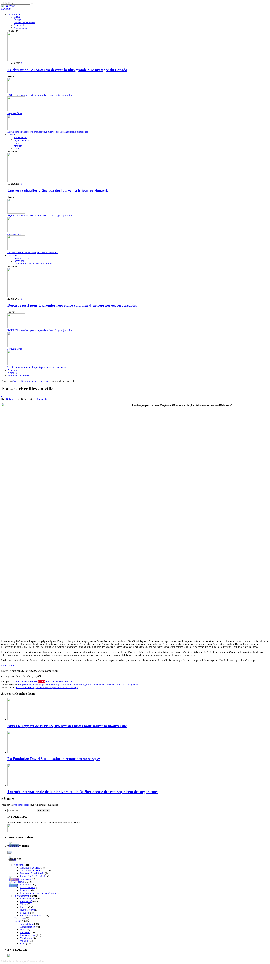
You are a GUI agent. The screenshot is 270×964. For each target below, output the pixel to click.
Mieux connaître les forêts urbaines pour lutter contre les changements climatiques (48, 131)
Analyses (12, 370)
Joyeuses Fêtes (15, 113)
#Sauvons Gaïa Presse (18, 375)
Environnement (15, 14)
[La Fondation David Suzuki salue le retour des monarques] (24, 752)
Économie (13, 255)
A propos (12, 372)
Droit (16, 148)
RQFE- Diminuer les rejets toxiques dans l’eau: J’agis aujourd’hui (40, 95)
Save (43, 681)
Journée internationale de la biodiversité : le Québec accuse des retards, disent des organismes (83, 792)
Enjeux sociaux (21, 140)
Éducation (25, 932)
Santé (16, 143)
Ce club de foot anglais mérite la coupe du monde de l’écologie (47, 687)
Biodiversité (20, 25)
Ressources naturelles (24, 22)
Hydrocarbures (27, 910)
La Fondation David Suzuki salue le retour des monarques (54, 759)
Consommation (27, 926)
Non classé (19, 918)
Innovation (19, 260)
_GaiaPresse (11, 399)
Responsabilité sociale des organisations (33, 263)
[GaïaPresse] (8, 6)
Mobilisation (26, 938)
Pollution (24, 912)
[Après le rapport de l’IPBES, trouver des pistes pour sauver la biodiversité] (24, 719)
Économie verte (21, 258)
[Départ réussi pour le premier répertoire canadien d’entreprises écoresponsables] (35, 296)
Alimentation (20, 137)
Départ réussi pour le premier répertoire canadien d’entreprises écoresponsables (72, 305)
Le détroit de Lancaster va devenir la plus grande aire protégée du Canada (67, 70)
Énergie (17, 19)
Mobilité (18, 145)
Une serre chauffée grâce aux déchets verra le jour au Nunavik (58, 190)
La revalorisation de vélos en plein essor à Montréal (33, 252)
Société (11, 134)
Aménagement (21, 28)
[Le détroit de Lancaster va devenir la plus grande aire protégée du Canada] (35, 60)
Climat (17, 16)
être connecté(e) (21, 804)
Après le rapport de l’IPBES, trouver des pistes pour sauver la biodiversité (67, 726)
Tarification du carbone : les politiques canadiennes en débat (37, 367)
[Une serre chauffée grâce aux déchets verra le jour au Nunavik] (35, 181)
